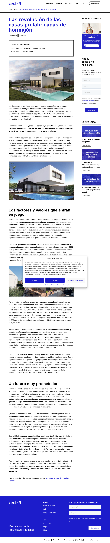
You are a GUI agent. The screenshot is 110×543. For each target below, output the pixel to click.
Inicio (10, 9)
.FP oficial (47, 523)
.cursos (45, 520)
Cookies (47, 540)
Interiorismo (22, 35)
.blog (45, 530)
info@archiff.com (49, 512)
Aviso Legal (68, 285)
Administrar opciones (75, 280)
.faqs (45, 527)
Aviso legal (67, 540)
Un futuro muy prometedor (23, 51)
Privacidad (56, 540)
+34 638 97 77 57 (49, 506)
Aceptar (34, 280)
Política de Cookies (44, 285)
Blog (15, 9)
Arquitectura (13, 35)
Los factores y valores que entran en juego (29, 48)
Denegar (55, 280)
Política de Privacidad (57, 285)
